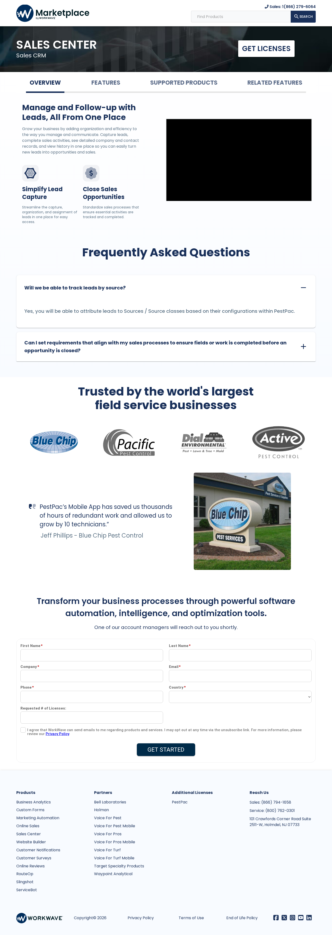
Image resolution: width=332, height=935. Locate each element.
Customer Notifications (38, 850)
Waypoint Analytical (113, 874)
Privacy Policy (141, 918)
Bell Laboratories (110, 802)
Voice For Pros (108, 834)
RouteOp (24, 874)
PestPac (180, 802)
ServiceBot (26, 890)
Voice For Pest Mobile (114, 826)
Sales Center (28, 834)
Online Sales (27, 826)
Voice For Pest (108, 818)
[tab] (45, 82)
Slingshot (25, 882)
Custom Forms (30, 810)
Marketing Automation (37, 818)
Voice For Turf (107, 850)
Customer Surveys (33, 858)
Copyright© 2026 (90, 918)
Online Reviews (30, 866)
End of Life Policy (242, 918)
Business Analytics (33, 802)
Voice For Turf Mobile (114, 858)
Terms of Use (191, 918)
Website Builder (31, 842)
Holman (101, 810)
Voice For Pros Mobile (114, 842)
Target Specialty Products (119, 866)
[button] (166, 288)
